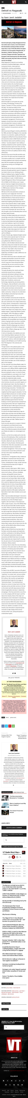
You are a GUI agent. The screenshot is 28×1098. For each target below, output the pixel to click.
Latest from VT (6, 882)
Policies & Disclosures (14, 696)
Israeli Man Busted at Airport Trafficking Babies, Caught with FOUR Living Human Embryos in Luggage (13, 948)
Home (2, 5)
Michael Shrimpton (6, 992)
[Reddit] (15, 1080)
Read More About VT (21, 1067)
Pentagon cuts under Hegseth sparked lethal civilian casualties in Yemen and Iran (14, 971)
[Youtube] (22, 1084)
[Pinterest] (9, 726)
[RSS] (23, 1080)
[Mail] (11, 1080)
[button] (2, 2)
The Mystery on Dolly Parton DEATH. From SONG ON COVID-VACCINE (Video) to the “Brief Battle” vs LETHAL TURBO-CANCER (14, 888)
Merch (12, 1092)
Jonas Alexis (9, 987)
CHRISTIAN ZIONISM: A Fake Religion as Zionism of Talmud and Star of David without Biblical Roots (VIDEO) (14, 895)
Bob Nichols (11, 994)
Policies (12, 1090)
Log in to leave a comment (14, 827)
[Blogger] (3, 1080)
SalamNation (13, 666)
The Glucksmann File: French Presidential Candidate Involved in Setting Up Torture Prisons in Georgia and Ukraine (13, 908)
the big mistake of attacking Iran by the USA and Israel (14, 901)
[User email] (15, 673)
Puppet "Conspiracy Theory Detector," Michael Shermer (22, 737)
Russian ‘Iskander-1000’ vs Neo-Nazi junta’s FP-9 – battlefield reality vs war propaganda (13, 941)
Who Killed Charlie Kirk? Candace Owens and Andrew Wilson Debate (12, 954)
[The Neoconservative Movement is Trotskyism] (5, 798)
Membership (22, 1090)
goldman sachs (13, 717)
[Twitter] (13, 673)
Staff (8, 1090)
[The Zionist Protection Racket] (5, 812)
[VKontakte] (14, 1084)
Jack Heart (21, 991)
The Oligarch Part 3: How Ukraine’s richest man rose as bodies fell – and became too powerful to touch (13, 919)
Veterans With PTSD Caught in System (6, 736)
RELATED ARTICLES (7, 792)
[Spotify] (5, 1084)
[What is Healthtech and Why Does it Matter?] (5, 805)
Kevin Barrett (16, 987)
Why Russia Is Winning (9, 914)
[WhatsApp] (13, 726)
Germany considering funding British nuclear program (13, 965)
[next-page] (5, 818)
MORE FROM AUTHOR (19, 792)
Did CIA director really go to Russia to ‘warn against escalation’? (13, 959)
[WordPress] (18, 1084)
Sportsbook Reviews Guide (16, 1094)
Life (2, 814)
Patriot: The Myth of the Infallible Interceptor (12, 977)
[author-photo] (14, 751)
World (6, 5)
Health (3, 807)
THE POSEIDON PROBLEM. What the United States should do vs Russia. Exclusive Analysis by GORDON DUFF (13, 926)
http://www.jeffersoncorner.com (14, 755)
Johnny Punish (15, 997)
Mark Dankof (15, 992)
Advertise (17, 1092)
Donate (16, 1090)
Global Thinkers (6, 1003)
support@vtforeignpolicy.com (17, 1070)
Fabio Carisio (15, 991)
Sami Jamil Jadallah (7, 13)
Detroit (7, 717)
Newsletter (7, 1092)
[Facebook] (2, 726)
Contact (21, 1092)
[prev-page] (2, 818)
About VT (4, 696)
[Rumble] (19, 1080)
